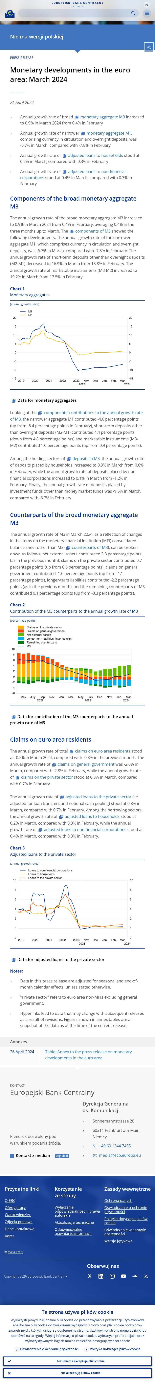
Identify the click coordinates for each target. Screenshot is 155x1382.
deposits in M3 (86, 459)
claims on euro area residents (102, 751)
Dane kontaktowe (19, 1229)
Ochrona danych (118, 1201)
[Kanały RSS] (146, 1276)
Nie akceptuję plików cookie (80, 1373)
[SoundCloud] (135, 1276)
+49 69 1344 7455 (115, 1146)
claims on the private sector (47, 778)
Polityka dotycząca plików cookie (115, 1349)
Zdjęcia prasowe (18, 1222)
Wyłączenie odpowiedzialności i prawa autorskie (77, 1211)
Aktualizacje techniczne (74, 1223)
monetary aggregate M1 (109, 134)
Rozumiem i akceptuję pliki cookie (81, 1361)
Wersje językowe (118, 1241)
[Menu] (147, 13)
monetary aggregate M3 (102, 117)
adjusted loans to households (95, 156)
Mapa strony (15, 1252)
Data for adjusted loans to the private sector (61, 960)
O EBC (10, 1201)
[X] (89, 1276)
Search (133, 13)
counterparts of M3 (90, 548)
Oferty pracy (15, 1208)
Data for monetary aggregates (47, 401)
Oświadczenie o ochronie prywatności (49, 1349)
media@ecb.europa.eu (120, 1156)
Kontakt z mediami (34, 1156)
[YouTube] (123, 1276)
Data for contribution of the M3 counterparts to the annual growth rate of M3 (71, 720)
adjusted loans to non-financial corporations (85, 830)
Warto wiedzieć (18, 1215)
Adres (10, 1236)
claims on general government (86, 765)
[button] (147, 5)
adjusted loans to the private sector (98, 797)
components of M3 (93, 232)
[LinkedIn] (101, 1276)
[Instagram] (112, 1276)
